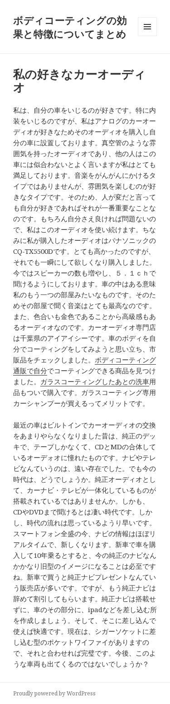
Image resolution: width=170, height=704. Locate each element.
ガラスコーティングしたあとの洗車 (94, 381)
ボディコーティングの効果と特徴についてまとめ (70, 26)
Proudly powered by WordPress (54, 693)
